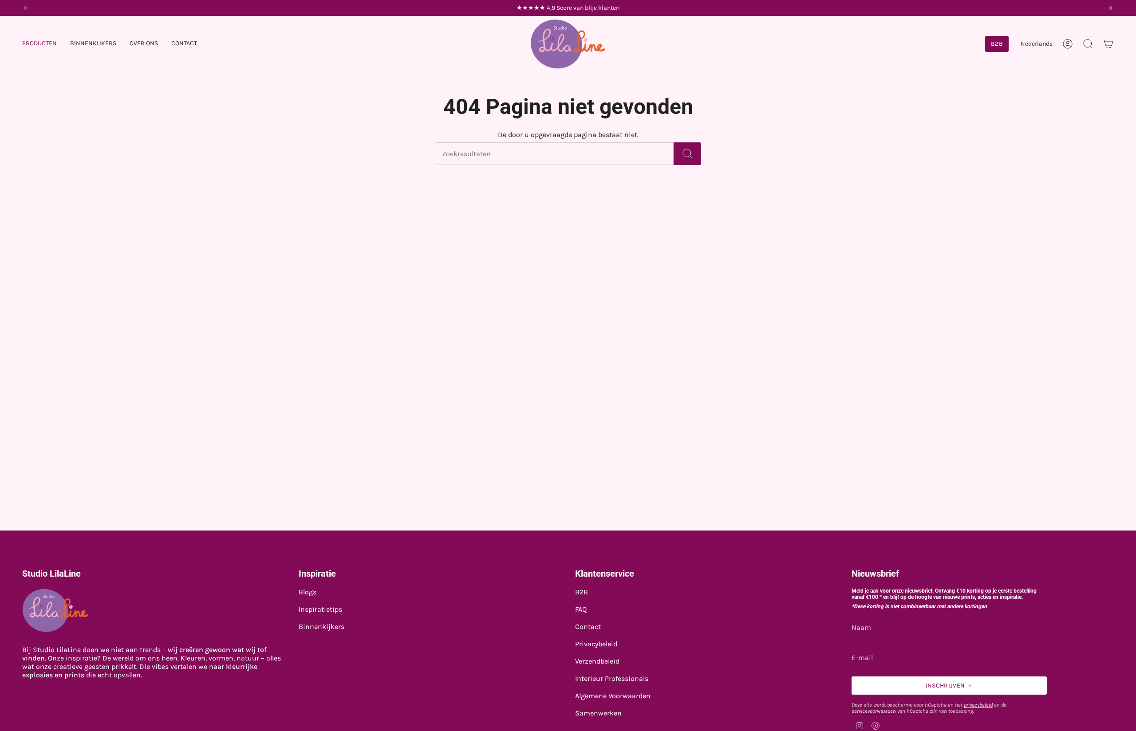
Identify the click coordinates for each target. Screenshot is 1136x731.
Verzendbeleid (597, 661)
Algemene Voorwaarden (613, 696)
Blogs (307, 592)
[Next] (1110, 8)
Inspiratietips (320, 609)
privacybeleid (978, 705)
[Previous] (26, 8)
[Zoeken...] (687, 153)
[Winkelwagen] (1108, 43)
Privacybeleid (596, 644)
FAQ (581, 609)
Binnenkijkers (321, 626)
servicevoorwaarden (874, 711)
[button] (39, 44)
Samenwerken (598, 713)
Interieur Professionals (611, 678)
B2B (581, 592)
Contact (588, 626)
